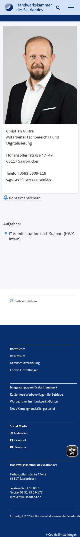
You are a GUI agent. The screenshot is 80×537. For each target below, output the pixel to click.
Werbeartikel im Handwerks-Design (34, 401)
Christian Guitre (20, 131)
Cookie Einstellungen (24, 370)
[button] (58, 8)
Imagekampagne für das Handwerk (33, 387)
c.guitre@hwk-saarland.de (28, 179)
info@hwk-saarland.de (25, 497)
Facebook (20, 440)
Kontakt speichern (24, 198)
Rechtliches (17, 349)
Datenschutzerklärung (25, 363)
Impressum (17, 356)
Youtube (20, 447)
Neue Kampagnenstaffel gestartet (32, 409)
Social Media (18, 426)
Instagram (20, 433)
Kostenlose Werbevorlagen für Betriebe (36, 394)
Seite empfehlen (26, 301)
